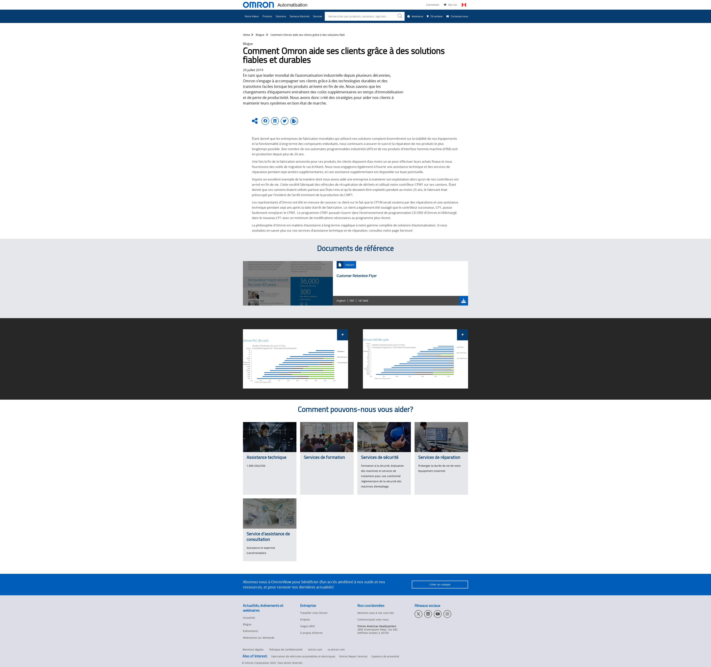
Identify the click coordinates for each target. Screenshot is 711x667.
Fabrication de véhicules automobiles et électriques (303, 656)
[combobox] (365, 16)
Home (246, 34)
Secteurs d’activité (299, 16)
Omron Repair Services (353, 656)
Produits (267, 16)
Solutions (281, 16)
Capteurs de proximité (385, 656)
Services (317, 16)
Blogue (260, 34)
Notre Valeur (252, 16)
